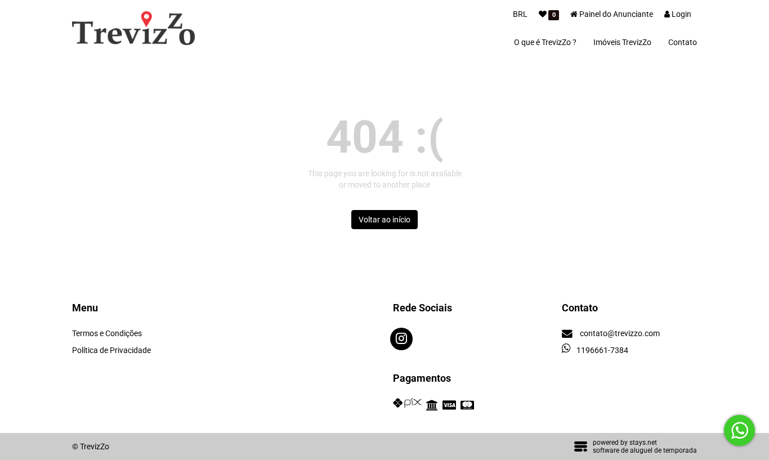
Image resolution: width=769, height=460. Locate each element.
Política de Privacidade (111, 350)
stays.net (643, 442)
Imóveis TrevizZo (622, 42)
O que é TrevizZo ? (545, 42)
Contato (682, 42)
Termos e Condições (107, 333)
